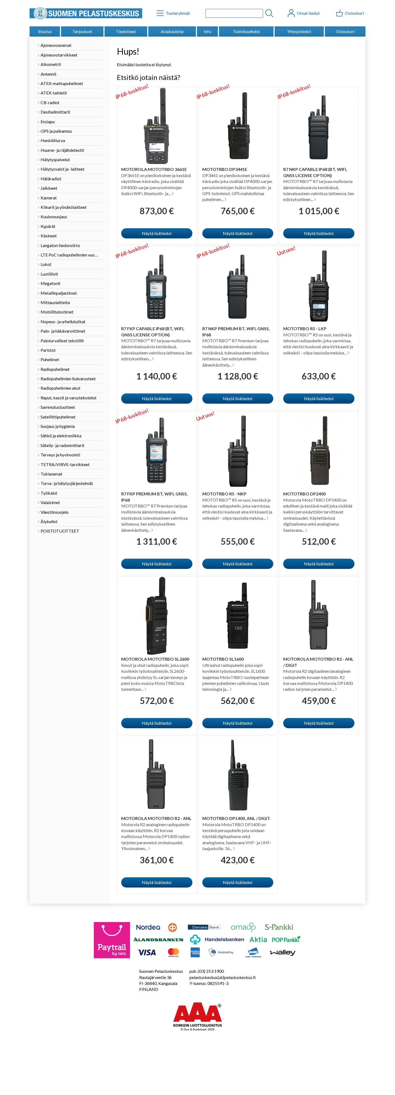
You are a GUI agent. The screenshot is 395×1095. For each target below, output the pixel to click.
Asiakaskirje (172, 31)
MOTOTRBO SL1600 (223, 658)
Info (207, 31)
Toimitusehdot (246, 31)
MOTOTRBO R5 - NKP (224, 493)
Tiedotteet (126, 31)
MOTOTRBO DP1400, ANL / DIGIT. (236, 818)
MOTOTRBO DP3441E (224, 169)
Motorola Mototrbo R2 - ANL (156, 818)
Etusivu (45, 31)
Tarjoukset (82, 31)
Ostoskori (345, 31)
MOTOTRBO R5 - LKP (304, 328)
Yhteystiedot (299, 31)
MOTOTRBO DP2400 (304, 493)
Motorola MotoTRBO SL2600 (155, 658)
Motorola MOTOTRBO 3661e (154, 169)
